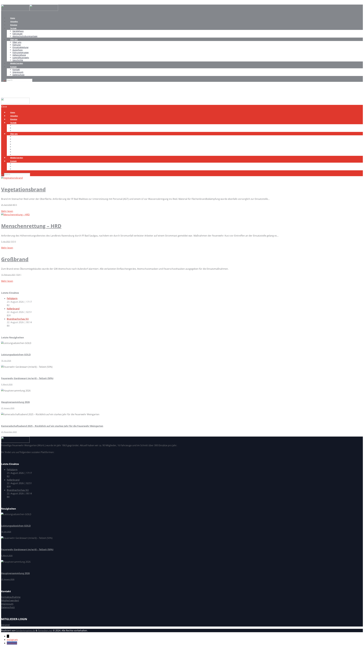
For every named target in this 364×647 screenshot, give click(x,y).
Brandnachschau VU (18, 318)
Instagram (12, 639)
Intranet (5, 624)
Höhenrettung (19, 55)
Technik (13, 28)
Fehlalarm (12, 298)
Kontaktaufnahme (10, 597)
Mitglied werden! (10, 600)
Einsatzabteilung (20, 47)
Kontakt (13, 67)
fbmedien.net (45, 630)
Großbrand (14, 259)
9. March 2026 (7, 384)
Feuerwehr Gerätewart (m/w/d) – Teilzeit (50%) (27, 378)
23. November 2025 (9, 432)
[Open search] (4, 80)
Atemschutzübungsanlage (25, 36)
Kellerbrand (13, 308)
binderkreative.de (25, 630)
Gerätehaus (18, 31)
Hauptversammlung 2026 (15, 402)
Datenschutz (18, 74)
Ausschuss (18, 50)
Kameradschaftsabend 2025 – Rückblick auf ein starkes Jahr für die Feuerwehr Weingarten (52, 426)
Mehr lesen (7, 211)
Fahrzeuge (17, 33)
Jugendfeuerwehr (21, 57)
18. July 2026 (6, 360)
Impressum (18, 72)
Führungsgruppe (21, 52)
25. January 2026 (7, 408)
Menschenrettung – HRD (31, 226)
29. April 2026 (6, 205)
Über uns (14, 40)
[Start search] (2, 175)
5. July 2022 (5, 241)
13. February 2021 (8, 274)
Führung (17, 44)
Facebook (12, 643)
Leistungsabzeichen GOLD (16, 354)
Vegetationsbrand (23, 189)
